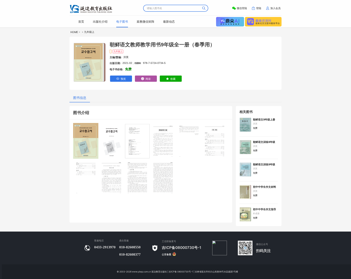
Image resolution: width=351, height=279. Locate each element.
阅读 (147, 78)
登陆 (258, 8)
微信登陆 (242, 8)
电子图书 (122, 21)
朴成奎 (256, 213)
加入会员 (275, 8)
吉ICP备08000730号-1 (181, 247)
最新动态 (169, 21)
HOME (74, 32)
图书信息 (79, 98)
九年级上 (89, 31)
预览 (122, 78)
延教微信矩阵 (145, 21)
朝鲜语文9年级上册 (264, 119)
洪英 (255, 123)
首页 (81, 21)
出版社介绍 (100, 21)
